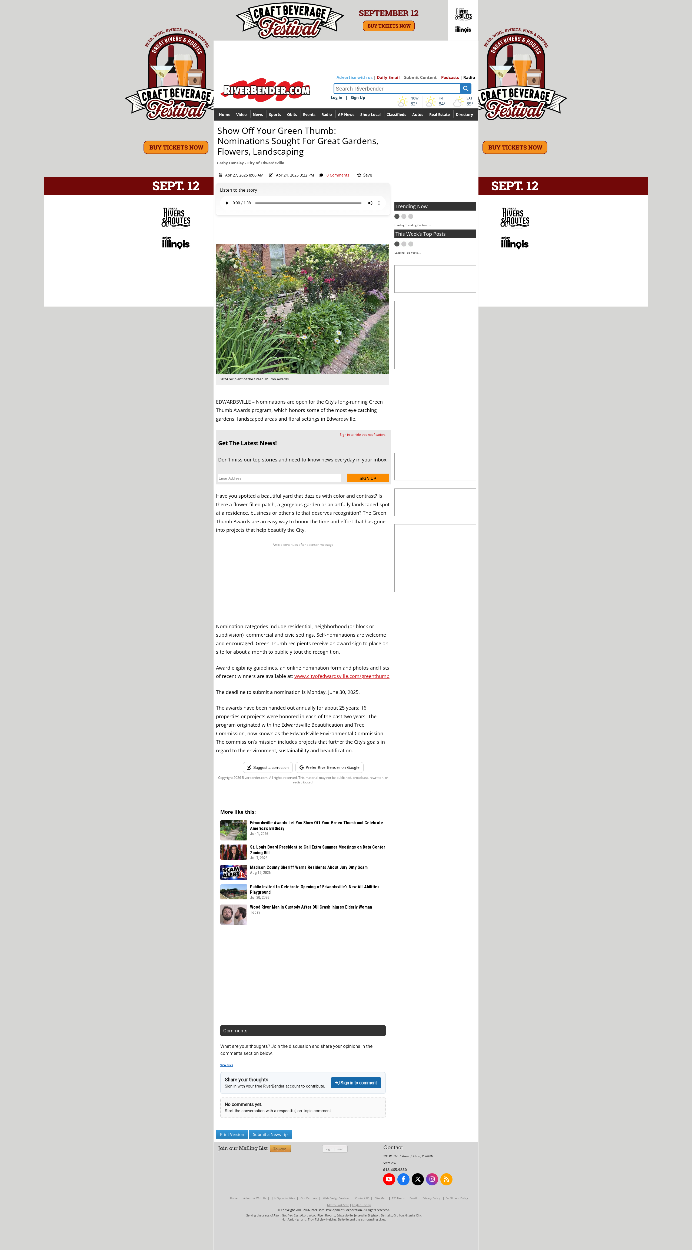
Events (309, 114)
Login (328, 1149)
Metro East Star (338, 1205)
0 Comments (338, 175)
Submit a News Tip (270, 1134)
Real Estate (439, 114)
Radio (469, 77)
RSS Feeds (398, 1198)
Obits (292, 114)
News (258, 114)
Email (339, 1149)
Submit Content (420, 77)
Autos (417, 114)
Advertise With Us (254, 1198)
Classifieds (396, 114)
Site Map (380, 1198)
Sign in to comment (358, 1082)
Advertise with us (354, 77)
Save (367, 175)
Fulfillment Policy (457, 1198)
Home (224, 114)
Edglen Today (361, 1205)
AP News (346, 114)
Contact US (362, 1198)
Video (241, 114)
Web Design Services (336, 1198)
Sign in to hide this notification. (362, 434)
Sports (275, 114)
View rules (226, 1065)
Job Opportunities (283, 1198)
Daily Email (388, 77)
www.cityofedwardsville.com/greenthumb (342, 676)
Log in (336, 97)
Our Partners (309, 1198)
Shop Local (370, 114)
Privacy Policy (431, 1198)
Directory (464, 114)
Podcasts (450, 77)
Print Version (232, 1134)
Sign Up (358, 97)
